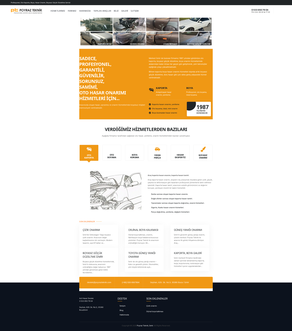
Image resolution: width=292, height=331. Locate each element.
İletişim (122, 306)
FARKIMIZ (72, 11)
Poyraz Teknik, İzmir (145, 325)
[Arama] (277, 10)
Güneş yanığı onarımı (188, 229)
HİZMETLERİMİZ (58, 11)
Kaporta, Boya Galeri (188, 253)
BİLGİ (116, 11)
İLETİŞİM (135, 11)
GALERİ (124, 11)
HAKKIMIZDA (85, 11)
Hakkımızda (124, 315)
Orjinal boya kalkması (143, 229)
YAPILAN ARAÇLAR (102, 11)
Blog (121, 310)
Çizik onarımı (91, 229)
